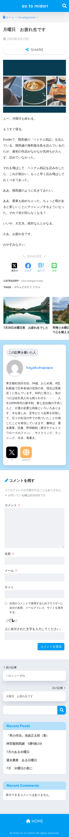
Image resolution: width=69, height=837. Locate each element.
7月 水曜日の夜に (19, 768)
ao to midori (35, 5)
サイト (9, 587)
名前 (10, 553)
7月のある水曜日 (18, 752)
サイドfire (33, 287)
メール (11, 570)
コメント (13, 505)
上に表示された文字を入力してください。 (34, 629)
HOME (36, 821)
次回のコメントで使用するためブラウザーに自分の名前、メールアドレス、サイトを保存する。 (36, 608)
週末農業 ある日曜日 (21, 760)
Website (26, 460)
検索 (61, 710)
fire (18, 287)
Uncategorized (32, 281)
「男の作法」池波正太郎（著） (27, 735)
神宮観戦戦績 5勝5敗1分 (24, 743)
